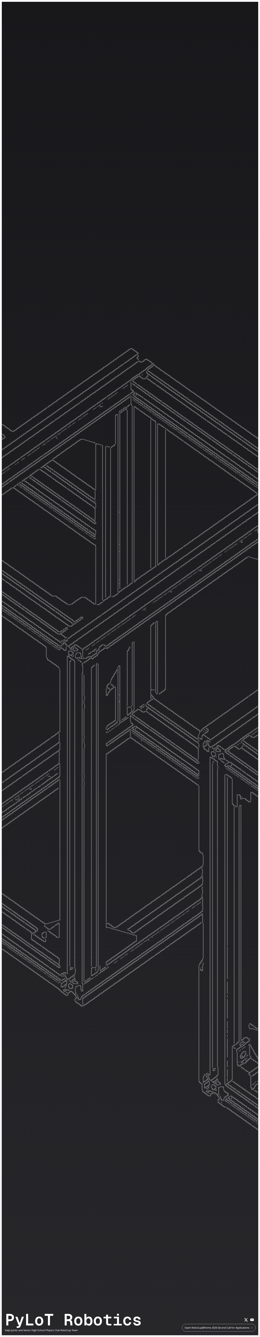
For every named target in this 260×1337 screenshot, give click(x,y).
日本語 (219, 5)
